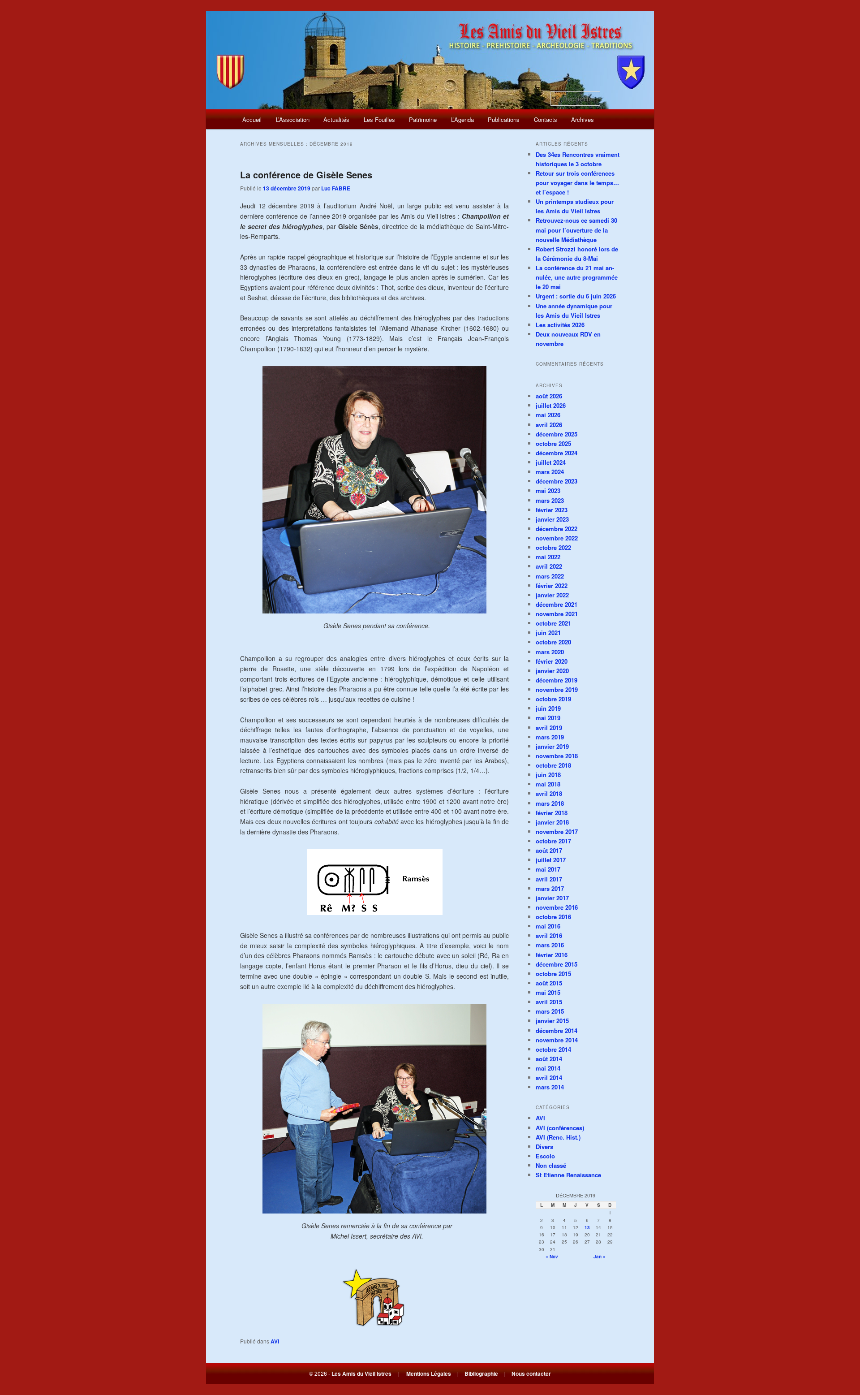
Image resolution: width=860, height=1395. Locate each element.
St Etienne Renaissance (568, 1174)
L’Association (293, 119)
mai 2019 (548, 717)
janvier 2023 (552, 519)
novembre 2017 (557, 831)
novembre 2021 (557, 613)
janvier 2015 (552, 1020)
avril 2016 (549, 935)
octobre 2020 (553, 642)
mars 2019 (550, 737)
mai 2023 (548, 490)
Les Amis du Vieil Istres (361, 1373)
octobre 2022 (553, 547)
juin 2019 (548, 708)
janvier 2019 (552, 746)
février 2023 (552, 509)
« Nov (552, 1256)
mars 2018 (550, 803)
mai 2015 (548, 992)
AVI (275, 1341)
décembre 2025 (556, 434)
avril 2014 (549, 1077)
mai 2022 (548, 557)
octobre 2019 (553, 699)
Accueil (252, 119)
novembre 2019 (557, 689)
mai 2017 (548, 869)
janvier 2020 (552, 670)
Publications (504, 119)
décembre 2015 (556, 964)
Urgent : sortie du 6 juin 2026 (576, 296)
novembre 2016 (557, 907)
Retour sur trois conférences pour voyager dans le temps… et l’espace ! (577, 182)
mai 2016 (548, 926)
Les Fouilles (379, 119)
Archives (582, 119)
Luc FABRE (335, 188)
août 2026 (549, 396)
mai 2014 (548, 1068)
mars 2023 (550, 500)
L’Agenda (462, 119)
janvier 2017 (552, 898)
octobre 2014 (553, 1049)
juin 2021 (548, 632)
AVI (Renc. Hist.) (558, 1137)
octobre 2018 (553, 765)
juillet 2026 (551, 405)
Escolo (545, 1156)
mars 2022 (550, 576)
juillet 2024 (551, 462)
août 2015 (549, 983)
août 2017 (549, 850)
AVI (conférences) (560, 1127)
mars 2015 (550, 1011)
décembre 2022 (556, 528)
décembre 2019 (556, 680)
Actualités (336, 119)
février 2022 (552, 585)
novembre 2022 (557, 538)
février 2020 (552, 661)
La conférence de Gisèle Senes (306, 174)
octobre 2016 (553, 916)
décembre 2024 (556, 453)
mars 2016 (550, 945)
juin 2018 (548, 774)
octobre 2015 (553, 973)
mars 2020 (550, 652)
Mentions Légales (428, 1373)
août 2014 (549, 1058)
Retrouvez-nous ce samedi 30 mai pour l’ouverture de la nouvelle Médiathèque (576, 229)
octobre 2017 (553, 841)
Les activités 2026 (560, 324)
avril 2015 (549, 1002)
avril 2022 (549, 566)
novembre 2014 (557, 1040)
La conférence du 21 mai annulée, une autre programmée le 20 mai (577, 277)
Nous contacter (531, 1373)
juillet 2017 (551, 859)
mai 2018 (548, 784)
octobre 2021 (553, 623)
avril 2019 (549, 727)
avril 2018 (549, 793)
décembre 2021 (556, 604)
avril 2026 (549, 424)
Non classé (551, 1165)
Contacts (545, 119)
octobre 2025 (553, 443)
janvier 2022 (552, 595)
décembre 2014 (556, 1030)
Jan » (599, 1256)
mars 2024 (550, 471)
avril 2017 (549, 879)
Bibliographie (481, 1373)
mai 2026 (548, 414)
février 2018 (552, 812)
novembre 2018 (557, 755)
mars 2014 (550, 1087)
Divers (544, 1146)
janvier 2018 (552, 822)
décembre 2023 (556, 481)
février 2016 (552, 954)
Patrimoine (423, 119)
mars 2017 (550, 888)
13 (587, 1227)
